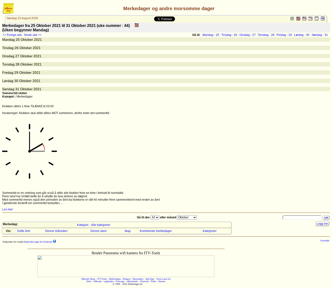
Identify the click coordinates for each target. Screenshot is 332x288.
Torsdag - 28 (266, 35)
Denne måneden (56, 231)
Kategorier (210, 231)
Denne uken (98, 231)
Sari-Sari (150, 279)
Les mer (7, 209)
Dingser (127, 279)
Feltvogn (120, 281)
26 (16, 48)
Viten (88, 281)
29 (16, 72)
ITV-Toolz (102, 279)
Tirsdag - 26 (229, 35)
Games (162, 281)
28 (17, 64)
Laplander (109, 281)
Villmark (98, 281)
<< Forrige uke (12, 35)
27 (17, 56)
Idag (128, 231)
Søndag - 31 (320, 35)
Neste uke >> (33, 35)
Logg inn (322, 223)
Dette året (23, 231)
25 (18, 39)
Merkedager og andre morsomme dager (169, 8)
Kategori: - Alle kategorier (93, 225)
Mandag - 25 (210, 35)
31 (17, 89)
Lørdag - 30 (301, 35)
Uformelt (144, 281)
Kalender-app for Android (37, 241)
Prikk (153, 281)
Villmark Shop (88, 279)
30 (16, 81)
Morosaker (138, 279)
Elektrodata (115, 279)
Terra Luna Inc (163, 279)
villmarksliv (132, 281)
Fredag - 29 (284, 35)
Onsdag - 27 (247, 35)
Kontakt (325, 240)
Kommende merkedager (156, 231)
